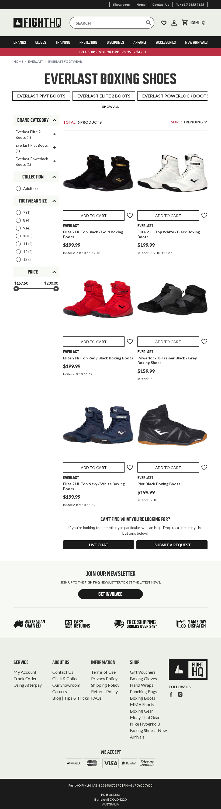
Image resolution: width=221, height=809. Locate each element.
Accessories (166, 42)
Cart (199, 22)
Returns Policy (104, 691)
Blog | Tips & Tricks (70, 697)
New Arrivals (196, 42)
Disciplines (115, 42)
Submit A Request (172, 544)
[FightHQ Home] (188, 669)
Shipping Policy (105, 684)
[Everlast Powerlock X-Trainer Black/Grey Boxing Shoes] (172, 300)
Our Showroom (66, 684)
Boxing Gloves (143, 678)
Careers (59, 691)
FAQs (96, 697)
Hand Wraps (141, 684)
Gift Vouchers (143, 672)
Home (18, 61)
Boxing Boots (142, 697)
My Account (24, 672)
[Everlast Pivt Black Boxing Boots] (172, 426)
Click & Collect (66, 678)
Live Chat (98, 544)
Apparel (139, 42)
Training (63, 42)
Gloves (40, 42)
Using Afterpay (27, 684)
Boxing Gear (141, 710)
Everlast (35, 61)
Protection (88, 42)
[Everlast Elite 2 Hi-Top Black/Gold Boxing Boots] (98, 174)
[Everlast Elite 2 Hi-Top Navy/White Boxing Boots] (98, 426)
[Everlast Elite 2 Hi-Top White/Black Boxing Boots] (172, 174)
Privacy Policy (104, 678)
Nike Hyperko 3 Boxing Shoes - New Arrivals (148, 730)
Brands (19, 42)
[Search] (148, 22)
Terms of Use (103, 672)
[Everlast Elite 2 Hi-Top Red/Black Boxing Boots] (98, 300)
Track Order (25, 678)
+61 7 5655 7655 (140, 785)
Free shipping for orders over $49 (110, 52)
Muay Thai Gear (145, 717)
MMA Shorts (142, 704)
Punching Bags (143, 691)
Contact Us (62, 672)
